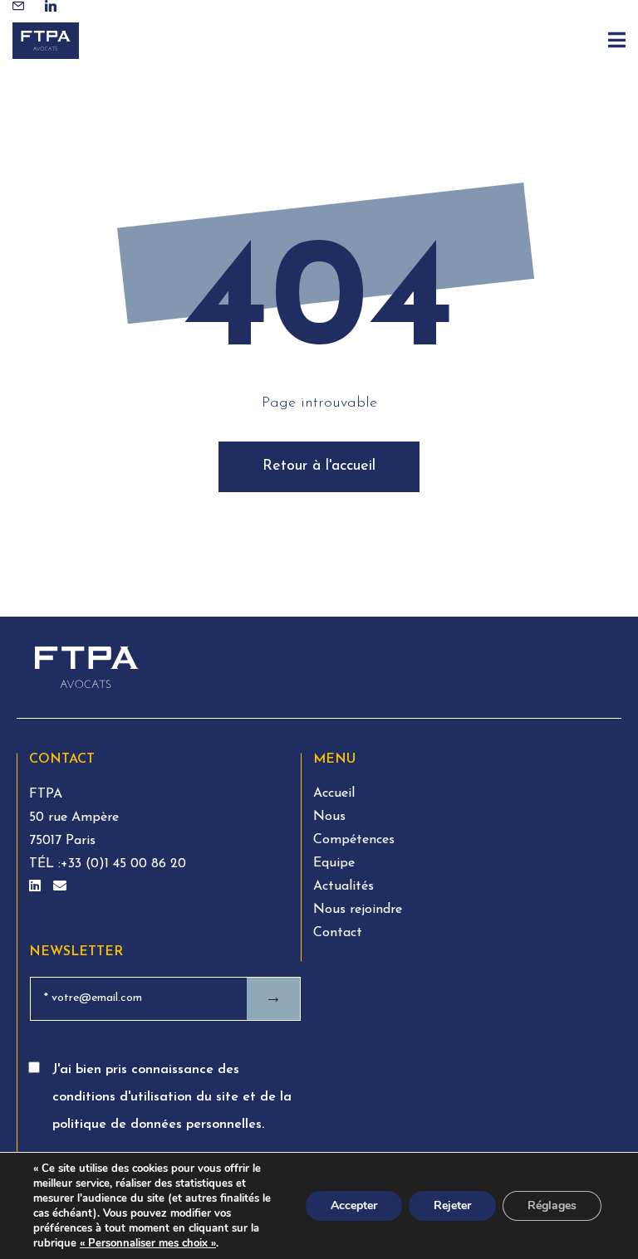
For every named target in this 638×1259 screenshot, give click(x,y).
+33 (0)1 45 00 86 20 (123, 864)
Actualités (343, 886)
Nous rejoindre (357, 909)
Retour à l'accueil (319, 466)
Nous (329, 816)
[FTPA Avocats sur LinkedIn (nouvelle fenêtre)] (37, 887)
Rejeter (452, 1205)
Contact (337, 932)
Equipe (334, 863)
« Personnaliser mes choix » (148, 1243)
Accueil (334, 793)
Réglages (552, 1205)
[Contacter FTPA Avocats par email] (59, 887)
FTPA (45, 794)
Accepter (354, 1205)
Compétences (354, 840)
